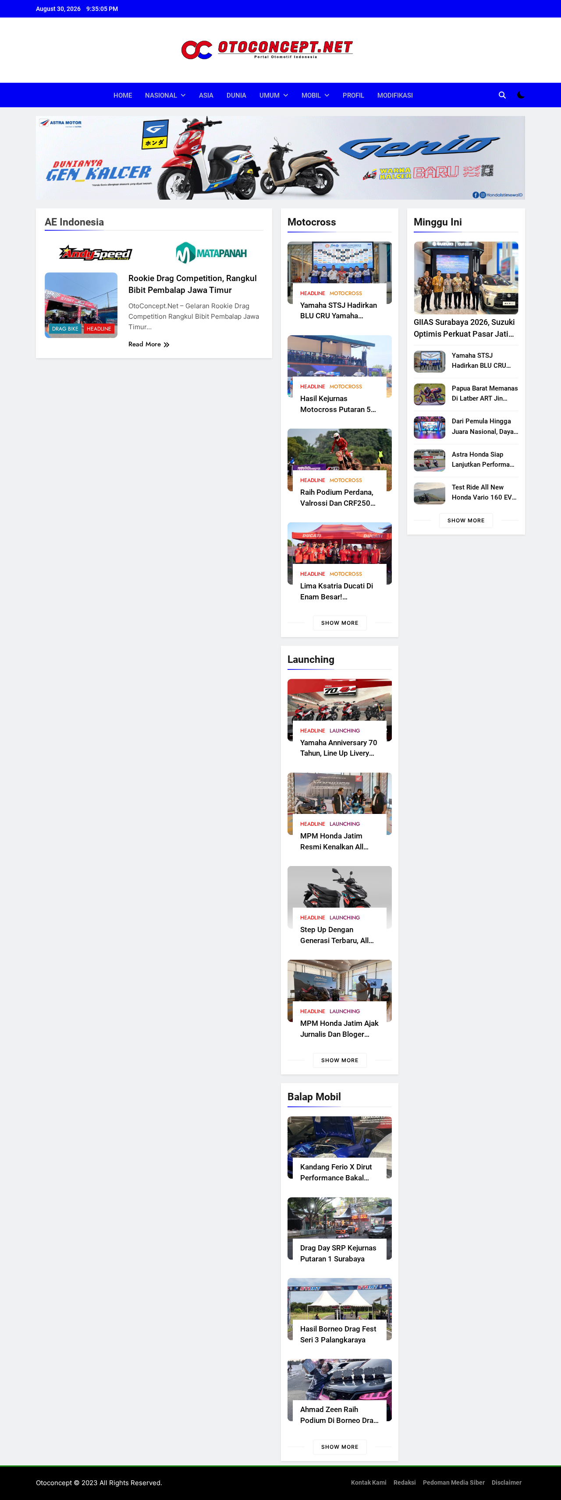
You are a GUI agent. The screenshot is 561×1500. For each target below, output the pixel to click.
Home (123, 95)
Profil (353, 95)
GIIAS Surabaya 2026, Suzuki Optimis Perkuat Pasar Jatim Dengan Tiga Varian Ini (464, 334)
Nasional (161, 95)
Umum (269, 95)
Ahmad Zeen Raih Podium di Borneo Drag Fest (339, 1420)
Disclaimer (507, 1482)
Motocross (346, 293)
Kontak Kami (369, 1482)
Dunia (236, 95)
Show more (340, 623)
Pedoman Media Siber (454, 1482)
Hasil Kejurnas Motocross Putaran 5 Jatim (335, 409)
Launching (345, 731)
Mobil (311, 95)
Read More (144, 344)
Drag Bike (65, 329)
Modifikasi (395, 95)
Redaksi (405, 1482)
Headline (312, 293)
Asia (206, 95)
